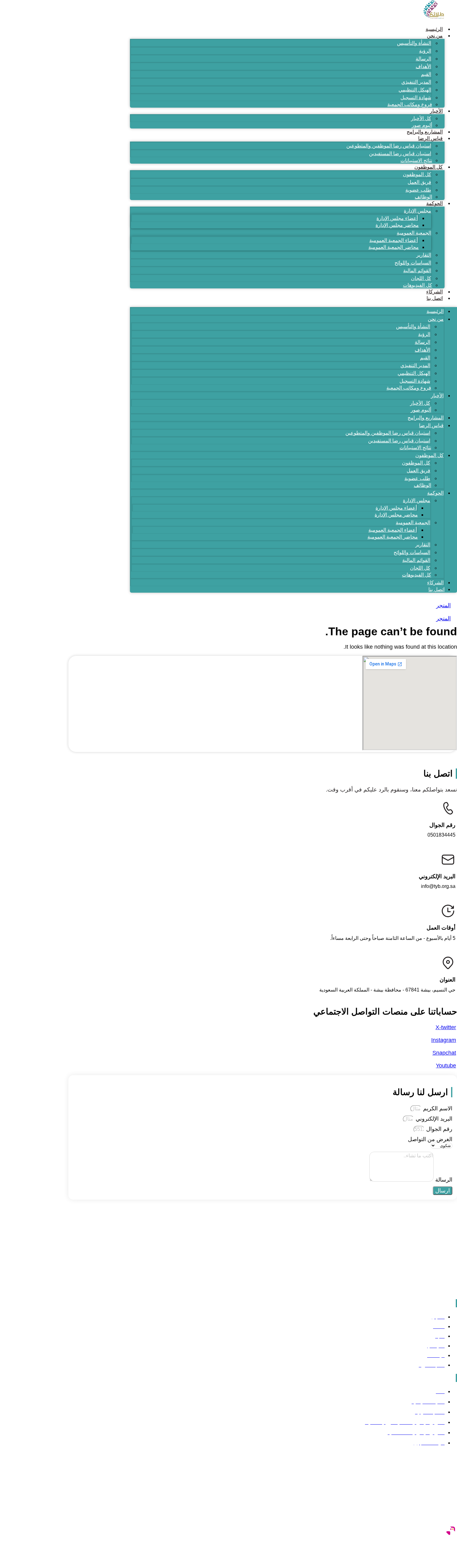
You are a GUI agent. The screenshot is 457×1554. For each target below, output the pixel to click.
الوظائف (423, 196)
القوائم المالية (417, 270)
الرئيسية (434, 29)
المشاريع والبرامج (425, 131)
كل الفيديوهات (417, 285)
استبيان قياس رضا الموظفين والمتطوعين (388, 145)
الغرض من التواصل (430, 1139)
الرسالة (423, 58)
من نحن (435, 35)
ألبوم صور (422, 125)
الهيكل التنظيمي (415, 89)
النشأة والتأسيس (414, 43)
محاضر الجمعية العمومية (393, 247)
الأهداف (423, 66)
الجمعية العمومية (414, 233)
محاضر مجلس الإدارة (397, 225)
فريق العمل (419, 182)
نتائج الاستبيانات (416, 160)
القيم (426, 74)
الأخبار (436, 111)
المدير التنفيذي (416, 82)
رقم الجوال (438, 1129)
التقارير (423, 255)
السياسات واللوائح (413, 262)
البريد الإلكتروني (433, 1119)
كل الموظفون (428, 167)
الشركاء (434, 291)
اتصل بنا (435, 298)
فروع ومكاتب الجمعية (409, 104)
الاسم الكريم (437, 1108)
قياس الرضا (430, 138)
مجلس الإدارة (417, 210)
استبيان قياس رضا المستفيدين (400, 153)
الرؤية (425, 51)
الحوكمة (434, 203)
